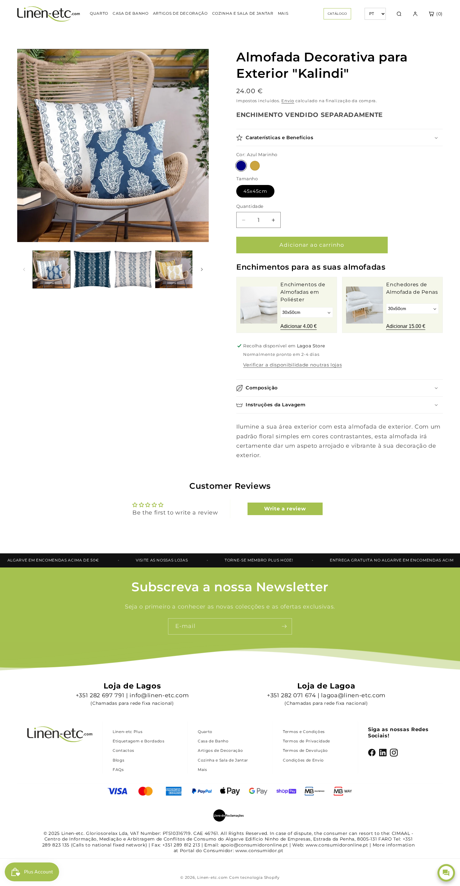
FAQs (118, 769)
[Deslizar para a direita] (202, 269)
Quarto (205, 731)
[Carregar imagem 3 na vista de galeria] (132, 269)
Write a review (285, 509)
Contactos (123, 750)
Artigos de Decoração (220, 750)
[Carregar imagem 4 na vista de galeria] (173, 269)
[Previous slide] (245, 305)
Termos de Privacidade (306, 741)
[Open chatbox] (446, 873)
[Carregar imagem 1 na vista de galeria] (51, 269)
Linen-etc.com (212, 877)
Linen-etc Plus (127, 731)
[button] (339, 137)
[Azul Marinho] (241, 166)
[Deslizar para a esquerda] (24, 269)
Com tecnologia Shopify (254, 877)
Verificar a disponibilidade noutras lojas (292, 365)
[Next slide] (433, 305)
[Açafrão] (255, 166)
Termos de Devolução (305, 750)
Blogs (118, 760)
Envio (287, 100)
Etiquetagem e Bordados (139, 741)
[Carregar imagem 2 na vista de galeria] (92, 269)
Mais (202, 769)
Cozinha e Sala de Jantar (223, 760)
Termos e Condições (304, 731)
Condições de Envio (303, 760)
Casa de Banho (213, 741)
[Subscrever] (284, 626)
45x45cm (255, 191)
